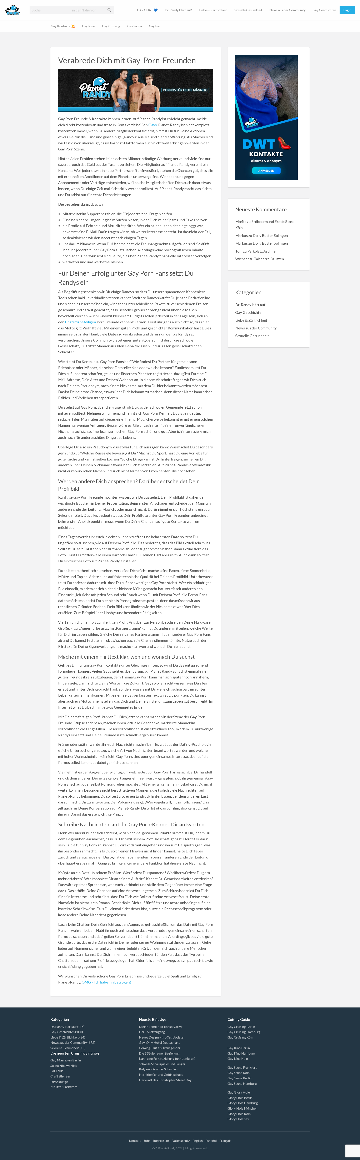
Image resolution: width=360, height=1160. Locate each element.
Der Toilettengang (152, 1032)
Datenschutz (181, 1140)
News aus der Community (287, 10)
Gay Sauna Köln (239, 1073)
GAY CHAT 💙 (147, 10)
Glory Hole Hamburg (243, 1103)
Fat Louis (56, 1071)
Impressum (161, 1140)
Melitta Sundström (63, 1087)
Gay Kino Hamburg (241, 1053)
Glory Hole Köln (239, 1114)
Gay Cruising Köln (240, 1037)
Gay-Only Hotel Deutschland (159, 1042)
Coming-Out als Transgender (159, 1048)
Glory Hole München (242, 1108)
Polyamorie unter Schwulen (158, 1069)
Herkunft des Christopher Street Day (165, 1080)
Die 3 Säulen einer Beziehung (159, 1053)
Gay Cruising (111, 26)
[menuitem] (147, 10)
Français (225, 1140)
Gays (152, 125)
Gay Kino (88, 26)
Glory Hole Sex (238, 1119)
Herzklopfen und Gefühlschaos (161, 1074)
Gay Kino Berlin (239, 1048)
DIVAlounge (59, 1082)
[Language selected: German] (343, 1156)
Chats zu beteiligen (81, 322)
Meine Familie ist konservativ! (160, 1027)
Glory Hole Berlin (240, 1098)
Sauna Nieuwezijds (63, 1065)
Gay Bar (154, 26)
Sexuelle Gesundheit (248, 10)
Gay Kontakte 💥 (63, 26)
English (197, 1140)
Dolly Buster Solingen (270, 235)
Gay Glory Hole (239, 1092)
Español (211, 1140)
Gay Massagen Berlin (65, 1060)
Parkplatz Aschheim (263, 251)
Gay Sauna (134, 26)
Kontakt (135, 1140)
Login (347, 10)
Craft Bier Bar (60, 1076)
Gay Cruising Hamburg (244, 1032)
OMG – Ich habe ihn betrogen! (106, 982)
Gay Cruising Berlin (241, 1027)
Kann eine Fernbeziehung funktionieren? (167, 1058)
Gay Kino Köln (238, 1058)
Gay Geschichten (324, 10)
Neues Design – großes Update (161, 1037)
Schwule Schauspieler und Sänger (162, 1064)
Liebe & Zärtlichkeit (213, 10)
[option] (341, 1156)
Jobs (147, 1140)
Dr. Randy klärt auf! (178, 10)
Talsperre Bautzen (269, 259)
